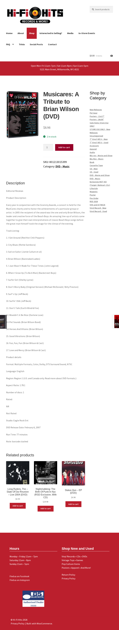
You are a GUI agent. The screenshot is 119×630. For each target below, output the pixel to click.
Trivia (22, 44)
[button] (34, 95)
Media (70, 33)
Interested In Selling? (50, 33)
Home (9, 33)
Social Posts (36, 44)
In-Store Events (87, 33)
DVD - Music (62, 166)
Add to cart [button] (18, 505)
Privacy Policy (68, 578)
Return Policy (68, 574)
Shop (31, 33)
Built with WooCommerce (39, 623)
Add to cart (64, 147)
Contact (52, 44)
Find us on (19, 576)
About (21, 33)
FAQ (8, 44)
